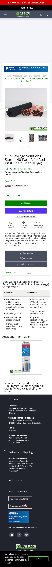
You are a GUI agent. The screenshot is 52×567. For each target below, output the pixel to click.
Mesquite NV (13, 468)
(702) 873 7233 (14, 430)
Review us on (15, 499)
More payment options (26, 216)
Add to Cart (26, 203)
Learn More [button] (9, 563)
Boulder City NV (14, 466)
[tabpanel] (26, 325)
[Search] (46, 14)
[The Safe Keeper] (23, 14)
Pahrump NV (26, 466)
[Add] (19, 195)
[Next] (45, 109)
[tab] (10, 273)
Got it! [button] (38, 559)
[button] (41, 14)
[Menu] (5, 14)
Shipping (8, 185)
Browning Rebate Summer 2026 (26, 2)
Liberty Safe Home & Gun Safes (29, 423)
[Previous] (6, 109)
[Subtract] (8, 195)
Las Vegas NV (22, 461)
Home (8, 76)
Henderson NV (14, 463)
